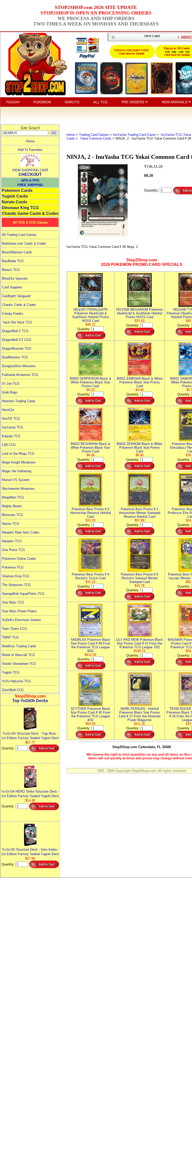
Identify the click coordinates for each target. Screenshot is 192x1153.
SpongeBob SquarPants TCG (23, 594)
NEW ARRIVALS (175, 102)
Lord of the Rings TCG (18, 453)
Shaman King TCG (15, 576)
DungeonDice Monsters (19, 366)
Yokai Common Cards (95, 138)
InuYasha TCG (12, 427)
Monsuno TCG (12, 515)
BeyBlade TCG (13, 261)
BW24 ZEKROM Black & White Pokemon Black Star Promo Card (139, 447)
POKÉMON (42, 102)
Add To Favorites (30, 150)
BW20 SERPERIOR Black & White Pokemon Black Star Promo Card (90, 382)
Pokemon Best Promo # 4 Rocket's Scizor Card (90, 576)
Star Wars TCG (13, 602)
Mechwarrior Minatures (18, 488)
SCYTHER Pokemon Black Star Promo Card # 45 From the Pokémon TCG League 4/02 (90, 714)
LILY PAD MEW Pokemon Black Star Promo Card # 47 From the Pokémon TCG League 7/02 (139, 643)
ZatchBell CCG (13, 690)
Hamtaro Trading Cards (19, 401)
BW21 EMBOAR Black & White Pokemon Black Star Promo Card (139, 382)
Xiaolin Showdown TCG (19, 664)
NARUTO (72, 102)
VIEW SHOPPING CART (30, 170)
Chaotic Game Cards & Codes (30, 213)
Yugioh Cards (15, 196)
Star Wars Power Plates (19, 611)
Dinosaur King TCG (20, 208)
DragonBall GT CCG (16, 340)
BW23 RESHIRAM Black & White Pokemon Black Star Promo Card (90, 447)
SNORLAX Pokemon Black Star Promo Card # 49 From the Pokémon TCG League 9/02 (90, 645)
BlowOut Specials (15, 278)
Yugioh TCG (11, 672)
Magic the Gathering (16, 471)
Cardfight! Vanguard (16, 296)
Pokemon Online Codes (19, 558)
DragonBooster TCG (16, 348)
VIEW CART (152, 36)
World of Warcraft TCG (18, 655)
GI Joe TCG (11, 383)
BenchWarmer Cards (17, 252)
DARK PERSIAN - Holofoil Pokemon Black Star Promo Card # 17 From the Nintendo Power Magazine (139, 714)
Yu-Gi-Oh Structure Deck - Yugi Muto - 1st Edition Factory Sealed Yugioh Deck (30, 736)
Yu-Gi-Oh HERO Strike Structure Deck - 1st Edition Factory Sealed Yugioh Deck (30, 794)
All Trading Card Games (19, 235)
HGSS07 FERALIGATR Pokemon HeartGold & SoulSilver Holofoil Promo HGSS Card (90, 315)
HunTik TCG (11, 418)
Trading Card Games (94, 135)
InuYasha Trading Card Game (134, 135)
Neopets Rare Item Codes (21, 532)
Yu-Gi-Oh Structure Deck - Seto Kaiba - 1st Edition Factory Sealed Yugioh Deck (30, 852)
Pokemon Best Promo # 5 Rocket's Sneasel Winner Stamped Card (139, 578)
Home (30, 141)
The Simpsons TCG (16, 585)
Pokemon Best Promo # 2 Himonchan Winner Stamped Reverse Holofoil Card (139, 512)
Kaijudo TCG (11, 436)
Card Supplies (12, 287)
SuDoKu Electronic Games (21, 620)
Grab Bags (10, 392)
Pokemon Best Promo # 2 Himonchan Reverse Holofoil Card (90, 512)
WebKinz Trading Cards (19, 646)
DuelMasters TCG (15, 357)
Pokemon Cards (17, 190)
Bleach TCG (11, 270)
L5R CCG (9, 445)
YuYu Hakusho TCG (16, 681)
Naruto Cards (14, 202)
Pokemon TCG (13, 567)
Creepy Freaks (12, 313)
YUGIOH (13, 102)
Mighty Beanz (12, 506)
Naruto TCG (10, 523)
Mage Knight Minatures (19, 462)
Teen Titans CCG (14, 629)
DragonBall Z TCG (15, 331)
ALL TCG (100, 102)
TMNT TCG (10, 637)
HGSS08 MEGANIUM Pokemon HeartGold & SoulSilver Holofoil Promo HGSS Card (139, 313)
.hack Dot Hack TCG (17, 322)
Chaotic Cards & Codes (19, 305)
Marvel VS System (16, 480)
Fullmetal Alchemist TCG (20, 375)
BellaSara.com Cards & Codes (24, 243)
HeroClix (8, 410)
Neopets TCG (12, 541)
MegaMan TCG (13, 497)
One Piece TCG (13, 550)
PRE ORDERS (133, 102)
